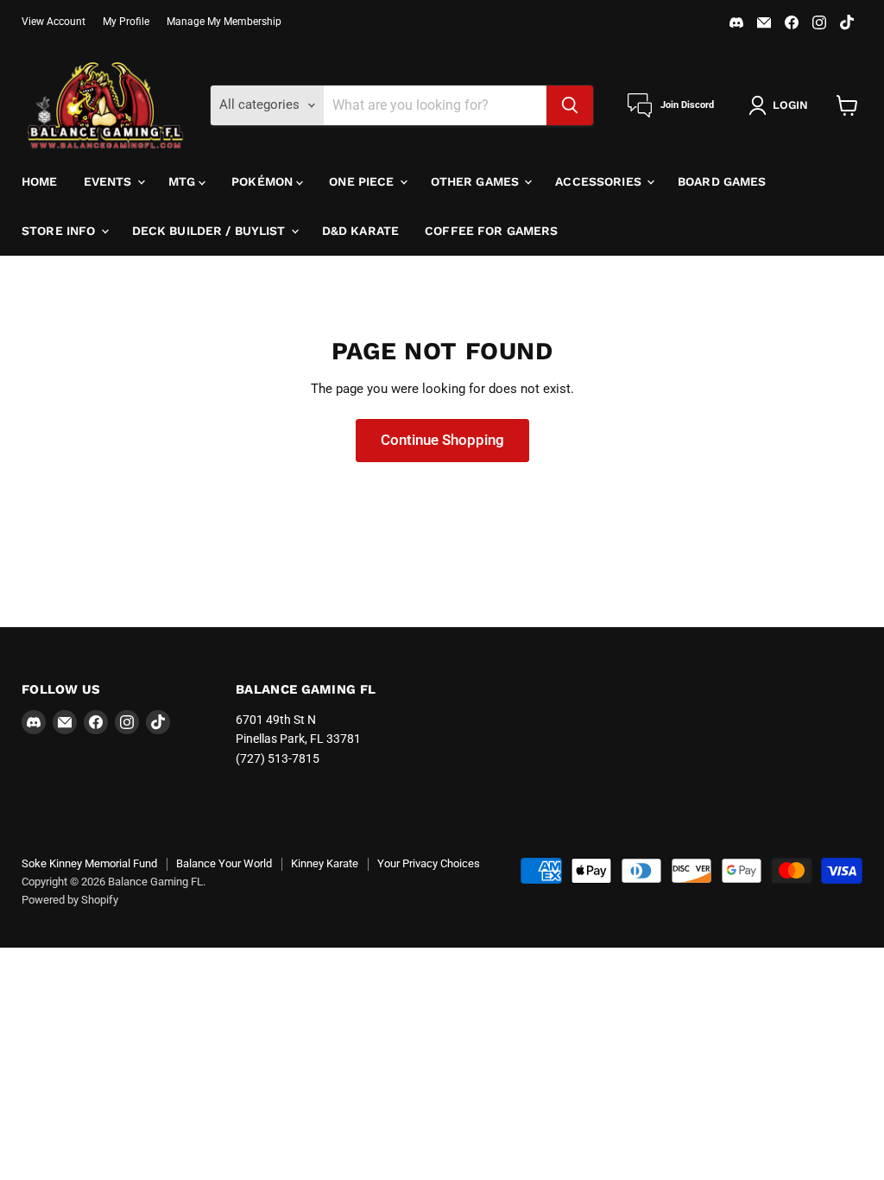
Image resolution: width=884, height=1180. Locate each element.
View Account (53, 22)
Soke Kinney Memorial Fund (89, 863)
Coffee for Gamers (491, 231)
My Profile (126, 22)
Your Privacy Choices (428, 863)
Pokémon (263, 181)
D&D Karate (360, 231)
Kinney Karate (324, 863)
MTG (183, 181)
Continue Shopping (442, 439)
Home (40, 181)
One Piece (363, 181)
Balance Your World (224, 863)
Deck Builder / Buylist (210, 231)
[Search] (569, 105)
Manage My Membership (224, 22)
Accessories (600, 181)
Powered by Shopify (70, 899)
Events (110, 181)
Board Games (722, 181)
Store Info (60, 231)
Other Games (477, 181)
